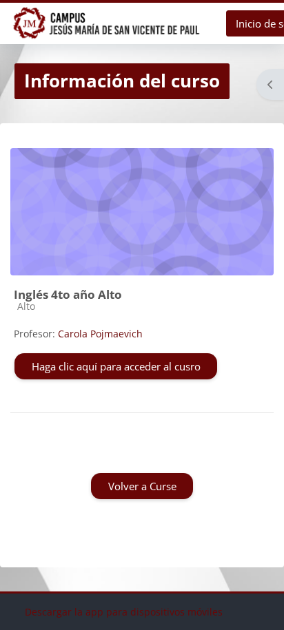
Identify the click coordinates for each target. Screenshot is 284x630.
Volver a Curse (142, 486)
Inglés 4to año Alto (68, 294)
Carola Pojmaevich (100, 333)
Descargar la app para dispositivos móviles (124, 611)
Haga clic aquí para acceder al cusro (116, 366)
